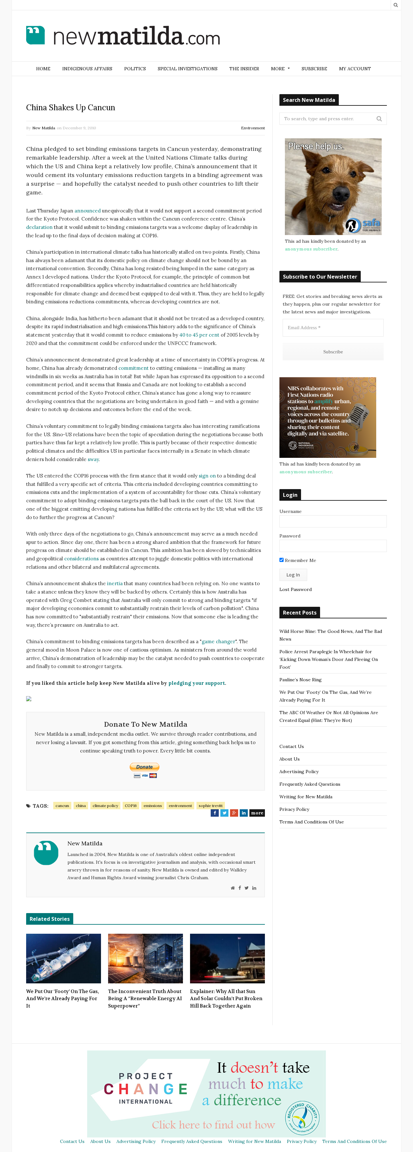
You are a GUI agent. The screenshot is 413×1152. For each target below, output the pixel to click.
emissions (153, 805)
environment (180, 805)
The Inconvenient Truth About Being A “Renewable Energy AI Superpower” (145, 998)
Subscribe (314, 69)
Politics (135, 69)
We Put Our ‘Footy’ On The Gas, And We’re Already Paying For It (62, 998)
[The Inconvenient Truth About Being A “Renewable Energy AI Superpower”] (145, 958)
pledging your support (196, 683)
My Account (355, 69)
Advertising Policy (298, 771)
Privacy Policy (294, 809)
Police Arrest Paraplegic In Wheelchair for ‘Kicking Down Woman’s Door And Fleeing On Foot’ (328, 659)
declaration (39, 227)
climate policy (105, 805)
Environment (253, 127)
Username (290, 511)
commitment (133, 368)
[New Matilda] (123, 36)
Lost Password (295, 589)
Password (289, 536)
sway (93, 459)
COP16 (131, 805)
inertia (115, 583)
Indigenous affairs (87, 69)
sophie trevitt (211, 805)
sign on (208, 476)
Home (43, 69)
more (257, 813)
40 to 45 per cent (199, 335)
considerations (81, 559)
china (81, 805)
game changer (218, 641)
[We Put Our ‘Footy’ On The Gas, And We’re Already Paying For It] (63, 958)
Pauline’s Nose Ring (300, 680)
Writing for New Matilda (305, 797)
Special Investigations (187, 69)
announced (88, 211)
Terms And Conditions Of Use (311, 822)
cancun (62, 805)
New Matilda (43, 127)
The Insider (244, 69)
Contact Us (291, 746)
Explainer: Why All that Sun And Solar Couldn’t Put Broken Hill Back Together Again (226, 998)
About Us (289, 759)
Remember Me (300, 560)
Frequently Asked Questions (309, 784)
